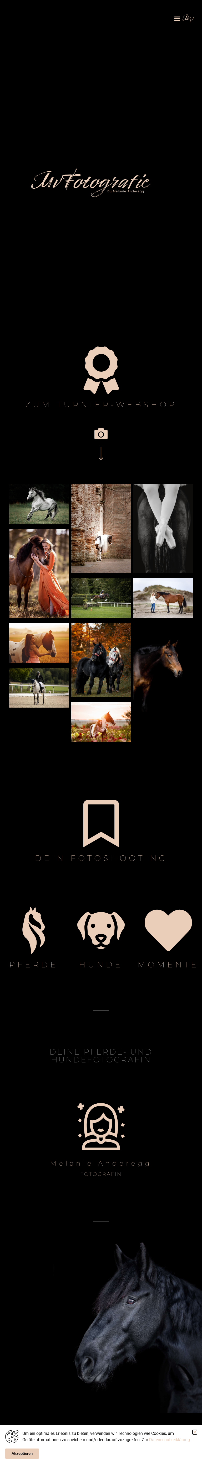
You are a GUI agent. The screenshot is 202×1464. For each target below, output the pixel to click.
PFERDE (33, 965)
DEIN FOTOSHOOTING (101, 858)
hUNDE (101, 965)
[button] (177, 18)
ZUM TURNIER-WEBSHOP (101, 404)
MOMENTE (168, 965)
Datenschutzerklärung (169, 1439)
